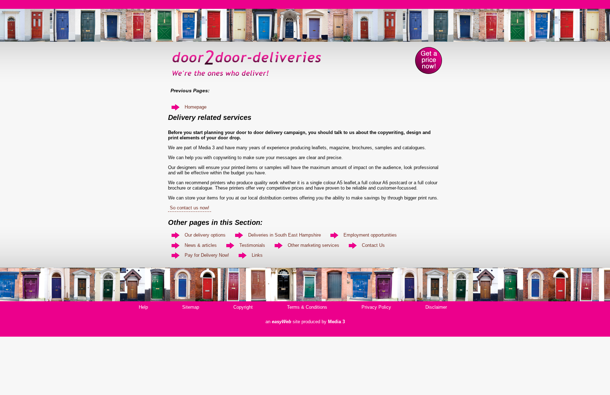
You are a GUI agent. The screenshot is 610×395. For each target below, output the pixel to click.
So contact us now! (189, 207)
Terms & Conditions (307, 307)
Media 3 (336, 321)
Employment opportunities (370, 235)
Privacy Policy (376, 307)
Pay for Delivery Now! (207, 255)
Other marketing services (313, 245)
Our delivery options (205, 235)
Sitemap (190, 307)
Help (143, 307)
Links (257, 255)
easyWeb (281, 321)
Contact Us (373, 245)
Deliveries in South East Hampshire (284, 235)
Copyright (243, 307)
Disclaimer (436, 307)
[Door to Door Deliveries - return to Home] (246, 78)
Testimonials (252, 245)
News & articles (201, 245)
